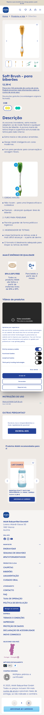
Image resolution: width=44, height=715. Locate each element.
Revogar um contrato (12, 609)
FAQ (5, 594)
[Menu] (40, 10)
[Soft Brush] (22, 41)
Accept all (22, 376)
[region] (22, 46)
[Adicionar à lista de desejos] (37, 24)
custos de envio (10, 691)
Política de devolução (15, 603)
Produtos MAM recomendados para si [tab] (22, 447)
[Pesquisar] (20, 10)
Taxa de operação (12, 598)
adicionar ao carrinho (21, 709)
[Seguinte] (37, 41)
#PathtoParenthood (14, 557)
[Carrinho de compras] (35, 10)
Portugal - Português (10, 657)
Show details (34, 370)
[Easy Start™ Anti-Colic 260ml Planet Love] (22, 476)
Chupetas (8, 567)
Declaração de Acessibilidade (19, 630)
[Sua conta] (30, 10)
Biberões (7, 571)
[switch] (38, 354)
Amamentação (11, 576)
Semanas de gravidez (14, 553)
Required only (22, 387)
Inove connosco (12, 634)
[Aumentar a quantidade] (29, 703)
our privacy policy (18, 341)
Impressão (8, 622)
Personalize (22, 381)
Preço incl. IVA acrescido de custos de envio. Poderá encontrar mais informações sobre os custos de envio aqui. (20, 90)
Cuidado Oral (10, 580)
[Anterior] (6, 41)
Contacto (8, 590)
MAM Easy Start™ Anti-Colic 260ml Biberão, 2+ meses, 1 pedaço (21, 491)
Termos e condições (13, 618)
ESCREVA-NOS (22, 431)
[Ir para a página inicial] (6, 10)
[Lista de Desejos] (26, 10)
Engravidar (9, 549)
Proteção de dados (13, 626)
